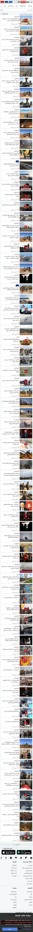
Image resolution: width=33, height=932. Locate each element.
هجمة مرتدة (13, 899)
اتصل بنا (30, 865)
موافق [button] (9, 929)
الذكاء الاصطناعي (28, 899)
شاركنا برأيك (29, 884)
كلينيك (14, 905)
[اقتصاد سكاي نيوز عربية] (11, 2)
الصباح (14, 902)
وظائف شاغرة (29, 878)
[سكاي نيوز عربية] (24, 2)
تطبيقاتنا (14, 865)
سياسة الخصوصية (27, 876)
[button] (2, 10)
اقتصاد (30, 902)
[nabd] (31, 858)
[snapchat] (21, 858)
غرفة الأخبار (13, 891)
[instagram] (6, 858)
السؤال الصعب (12, 894)
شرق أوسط (29, 891)
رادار (15, 897)
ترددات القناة (13, 870)
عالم (31, 894)
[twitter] (11, 858)
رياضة (30, 897)
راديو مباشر (13, 868)
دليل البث (14, 876)
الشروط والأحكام (28, 873)
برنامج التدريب (28, 870)
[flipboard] (26, 858)
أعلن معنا (30, 881)
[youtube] (16, 858)
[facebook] (1, 858)
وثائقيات (14, 907)
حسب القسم (5, 14)
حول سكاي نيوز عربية (27, 868)
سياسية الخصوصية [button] (26, 929)
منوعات (30, 905)
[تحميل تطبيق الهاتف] (16, 852)
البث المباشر (13, 873)
